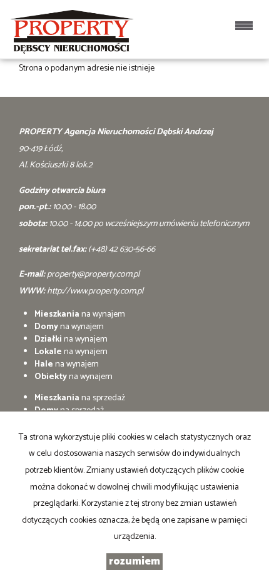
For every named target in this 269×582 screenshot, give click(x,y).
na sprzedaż (79, 398)
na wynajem (79, 314)
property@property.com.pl (93, 274)
